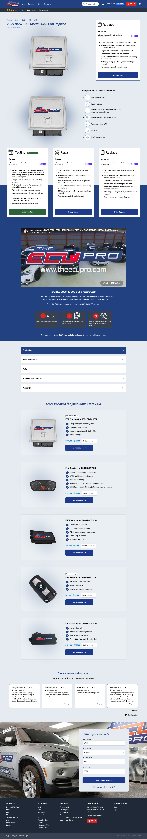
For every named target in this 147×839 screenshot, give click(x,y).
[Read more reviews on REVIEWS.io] (131, 715)
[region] (73, 696)
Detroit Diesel (10, 822)
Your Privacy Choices (67, 820)
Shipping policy (65, 807)
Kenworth (41, 815)
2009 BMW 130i (110, 4)
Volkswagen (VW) (12, 817)
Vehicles (9, 20)
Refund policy (64, 810)
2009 (35, 20)
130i (30, 20)
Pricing (22, 10)
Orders (116, 807)
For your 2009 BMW (12, 807)
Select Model (87, 748)
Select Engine (87, 758)
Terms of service (65, 815)
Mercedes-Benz (11, 815)
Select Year (87, 767)
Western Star (42, 828)
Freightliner (41, 812)
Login (115, 810)
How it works (31, 10)
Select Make (87, 739)
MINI (7, 812)
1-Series (23, 20)
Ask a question (44, 10)
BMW (16, 20)
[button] (6, 696)
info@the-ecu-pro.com (94, 812)
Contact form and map (94, 816)
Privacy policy (64, 812)
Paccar (8, 825)
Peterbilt (40, 822)
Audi (7, 820)
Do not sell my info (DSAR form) (71, 817)
